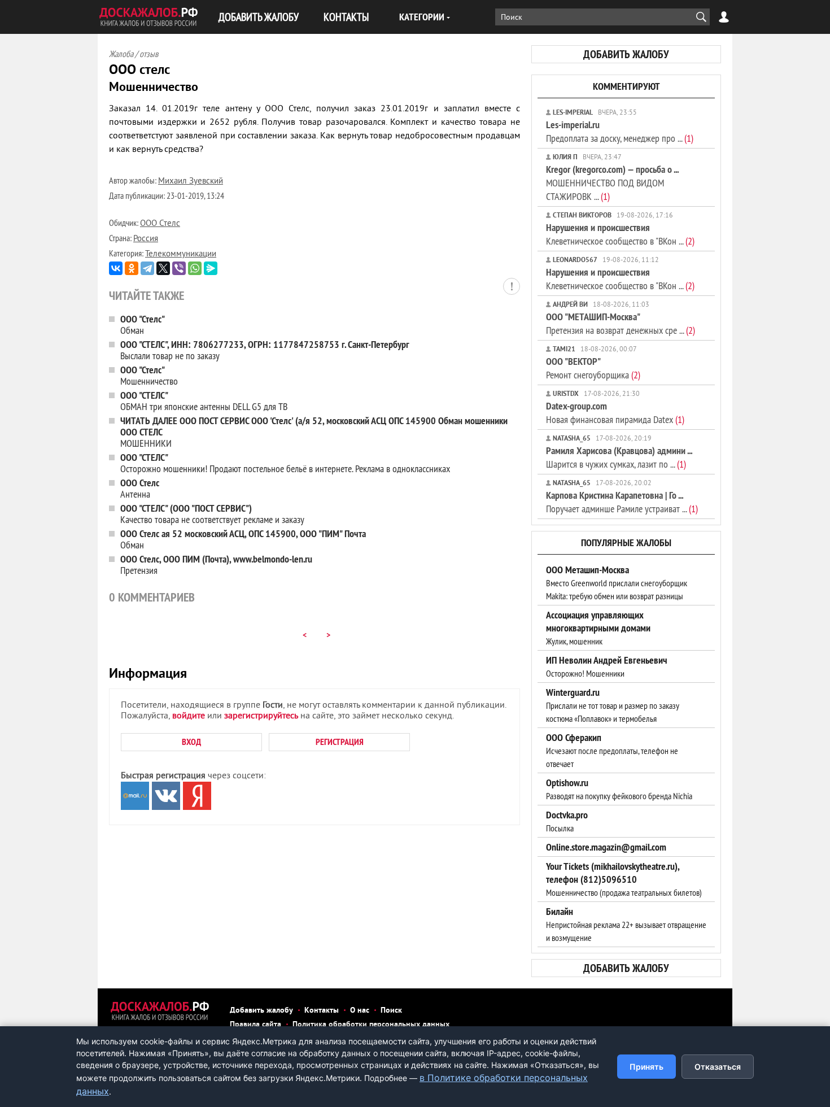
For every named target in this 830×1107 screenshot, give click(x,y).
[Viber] (179, 268)
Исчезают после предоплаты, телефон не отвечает (612, 750)
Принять (646, 1066)
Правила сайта (255, 1025)
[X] (163, 268)
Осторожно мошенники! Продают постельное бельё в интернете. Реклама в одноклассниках (285, 463)
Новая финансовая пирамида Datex (615, 412)
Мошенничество (149, 375)
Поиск (391, 1011)
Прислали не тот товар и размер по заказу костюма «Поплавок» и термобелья (612, 705)
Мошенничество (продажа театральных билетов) (624, 879)
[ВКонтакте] (116, 268)
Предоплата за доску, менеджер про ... (619, 131)
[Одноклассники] (131, 268)
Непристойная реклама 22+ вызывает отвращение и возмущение (626, 924)
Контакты (321, 1011)
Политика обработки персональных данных (370, 1025)
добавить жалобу (626, 54)
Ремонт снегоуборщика (593, 368)
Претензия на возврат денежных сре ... (620, 323)
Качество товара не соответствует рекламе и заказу (212, 514)
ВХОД (191, 742)
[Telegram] (147, 268)
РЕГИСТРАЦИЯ (340, 742)
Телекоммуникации (180, 254)
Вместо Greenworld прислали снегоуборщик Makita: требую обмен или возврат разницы (616, 583)
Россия (145, 239)
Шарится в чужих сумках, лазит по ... (619, 457)
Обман (142, 324)
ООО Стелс (160, 224)
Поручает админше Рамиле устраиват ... (622, 502)
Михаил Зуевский (190, 181)
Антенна (139, 488)
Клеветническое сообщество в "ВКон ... (620, 234)
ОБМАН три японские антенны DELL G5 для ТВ (203, 401)
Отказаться (717, 1066)
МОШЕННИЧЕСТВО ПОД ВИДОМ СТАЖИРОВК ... (612, 183)
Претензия (216, 564)
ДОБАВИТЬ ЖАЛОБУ (259, 17)
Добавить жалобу (261, 1011)
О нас (359, 1011)
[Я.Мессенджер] (210, 268)
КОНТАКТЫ (346, 17)
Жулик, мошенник (598, 628)
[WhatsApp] (195, 268)
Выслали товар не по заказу (264, 350)
